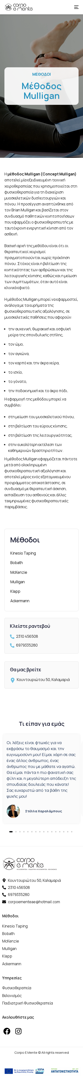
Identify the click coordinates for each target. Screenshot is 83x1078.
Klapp (15, 591)
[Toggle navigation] (66, 7)
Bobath (16, 562)
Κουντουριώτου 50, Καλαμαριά (43, 679)
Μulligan (17, 581)
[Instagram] (18, 1031)
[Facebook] (7, 1031)
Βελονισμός (12, 995)
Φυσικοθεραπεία (16, 987)
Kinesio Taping (23, 553)
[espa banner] (41, 1071)
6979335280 (27, 645)
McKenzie (18, 572)
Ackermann (19, 600)
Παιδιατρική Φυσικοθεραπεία (27, 1003)
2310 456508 (27, 636)
